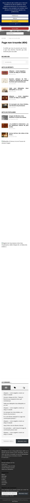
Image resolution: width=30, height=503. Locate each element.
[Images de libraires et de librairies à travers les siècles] (5, 117)
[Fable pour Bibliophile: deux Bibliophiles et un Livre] (5, 90)
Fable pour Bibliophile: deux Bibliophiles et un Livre (18, 88)
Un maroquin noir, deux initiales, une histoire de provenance (18, 104)
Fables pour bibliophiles (7, 469)
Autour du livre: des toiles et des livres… (18, 133)
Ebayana (4, 478)
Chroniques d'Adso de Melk (8, 466)
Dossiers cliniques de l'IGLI (8, 462)
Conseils (4, 484)
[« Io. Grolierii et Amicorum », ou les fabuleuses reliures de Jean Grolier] (5, 125)
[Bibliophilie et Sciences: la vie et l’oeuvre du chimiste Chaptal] (14, 142)
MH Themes (15, 501)
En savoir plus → (6, 457)
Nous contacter (5, 495)
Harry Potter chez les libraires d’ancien (13, 425)
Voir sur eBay (15, 28)
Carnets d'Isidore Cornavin (8, 467)
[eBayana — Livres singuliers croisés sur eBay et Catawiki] (5, 72)
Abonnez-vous (22, 441)
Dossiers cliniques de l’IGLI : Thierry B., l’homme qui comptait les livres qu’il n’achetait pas (18, 80)
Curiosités (4, 481)
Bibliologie (4, 476)
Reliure (3, 474)
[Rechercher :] (15, 33)
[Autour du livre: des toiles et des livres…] (5, 135)
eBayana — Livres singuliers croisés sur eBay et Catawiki (17, 71)
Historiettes (4, 482)
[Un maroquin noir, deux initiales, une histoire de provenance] (5, 105)
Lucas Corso (5, 464)
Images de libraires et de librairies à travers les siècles (17, 116)
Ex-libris (3, 479)
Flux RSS (12, 495)
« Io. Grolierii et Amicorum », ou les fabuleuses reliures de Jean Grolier (18, 125)
